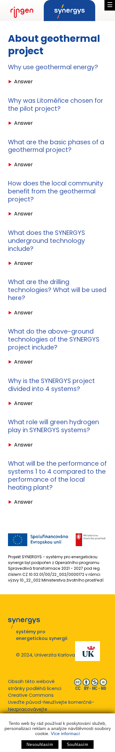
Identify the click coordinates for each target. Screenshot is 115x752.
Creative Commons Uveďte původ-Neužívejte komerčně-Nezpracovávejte (51, 702)
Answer (23, 81)
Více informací (65, 733)
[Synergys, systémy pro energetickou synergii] (69, 10)
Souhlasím (77, 744)
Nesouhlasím (40, 744)
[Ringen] (22, 10)
